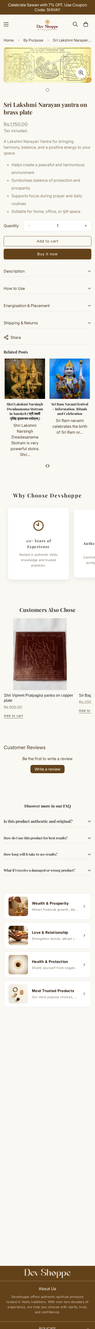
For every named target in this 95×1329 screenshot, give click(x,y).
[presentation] (46, 465)
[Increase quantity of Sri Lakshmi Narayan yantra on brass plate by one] (85, 225)
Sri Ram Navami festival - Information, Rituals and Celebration (69, 409)
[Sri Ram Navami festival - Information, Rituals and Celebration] (69, 379)
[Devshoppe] (47, 24)
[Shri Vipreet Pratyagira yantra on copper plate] (40, 654)
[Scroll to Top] (86, 1303)
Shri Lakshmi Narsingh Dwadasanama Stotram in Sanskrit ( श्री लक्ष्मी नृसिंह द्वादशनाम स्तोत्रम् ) (25, 411)
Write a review (47, 769)
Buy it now (47, 254)
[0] (85, 24)
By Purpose (33, 40)
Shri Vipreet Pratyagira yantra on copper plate (38, 698)
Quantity (11, 225)
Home (9, 40)
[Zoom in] (81, 72)
